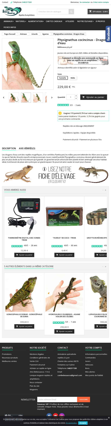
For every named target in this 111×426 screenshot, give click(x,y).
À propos (100, 21)
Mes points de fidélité (94, 375)
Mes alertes (90, 372)
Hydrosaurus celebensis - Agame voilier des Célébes (64, 315)
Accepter (83, 423)
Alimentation (35, 21)
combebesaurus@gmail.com (70, 375)
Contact (5, 2)
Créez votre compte (101, 2)
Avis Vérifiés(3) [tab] (27, 148)
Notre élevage (84, 21)
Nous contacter (36, 382)
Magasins (34, 389)
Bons (87, 368)
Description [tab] (9, 148)
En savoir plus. (71, 423)
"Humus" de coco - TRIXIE (64, 238)
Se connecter (85, 2)
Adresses (89, 364)
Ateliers (70, 21)
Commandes (90, 357)
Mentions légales (37, 354)
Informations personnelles (96, 354)
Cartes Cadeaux (54, 21)
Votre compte (93, 347)
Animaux (8, 21)
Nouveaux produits (10, 357)
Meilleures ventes (9, 361)
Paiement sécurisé (37, 364)
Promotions (7, 354)
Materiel (20, 21)
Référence (62, 47)
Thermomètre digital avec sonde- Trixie (24, 239)
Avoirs (87, 361)
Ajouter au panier (93, 97)
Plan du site (34, 386)
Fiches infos (10, 27)
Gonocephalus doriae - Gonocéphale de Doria (24, 315)
